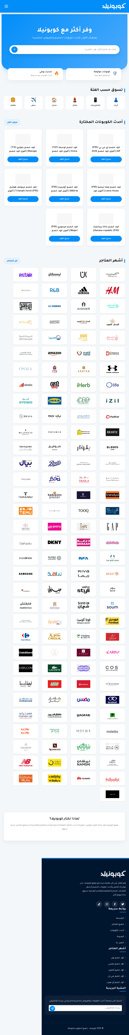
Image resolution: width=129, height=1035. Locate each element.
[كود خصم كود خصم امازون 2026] (54, 353)
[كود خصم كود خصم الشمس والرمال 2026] (83, 338)
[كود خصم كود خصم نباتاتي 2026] (83, 747)
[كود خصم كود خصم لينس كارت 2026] (112, 700)
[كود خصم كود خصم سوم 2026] (112, 605)
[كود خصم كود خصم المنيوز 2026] (112, 353)
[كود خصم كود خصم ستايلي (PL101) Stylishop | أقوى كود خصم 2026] (83, 589)
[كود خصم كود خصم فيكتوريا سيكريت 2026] (25, 621)
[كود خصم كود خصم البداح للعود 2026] (112, 322)
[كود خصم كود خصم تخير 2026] (54, 479)
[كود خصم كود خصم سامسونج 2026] (25, 574)
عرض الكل (12, 122)
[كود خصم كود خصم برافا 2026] (25, 416)
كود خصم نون (117, 958)
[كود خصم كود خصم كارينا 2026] (112, 652)
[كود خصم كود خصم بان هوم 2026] (54, 416)
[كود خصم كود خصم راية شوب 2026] (83, 558)
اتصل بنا (120, 943)
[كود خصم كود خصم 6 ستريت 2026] (112, 275)
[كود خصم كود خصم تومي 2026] (54, 511)
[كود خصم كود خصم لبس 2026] (25, 668)
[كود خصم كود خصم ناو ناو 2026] (25, 731)
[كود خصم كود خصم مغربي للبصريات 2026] (83, 715)
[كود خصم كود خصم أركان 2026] (54, 275)
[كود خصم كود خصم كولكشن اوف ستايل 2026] (112, 668)
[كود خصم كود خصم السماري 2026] (25, 322)
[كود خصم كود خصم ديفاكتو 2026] (25, 542)
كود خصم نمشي (116, 964)
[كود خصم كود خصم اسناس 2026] (112, 306)
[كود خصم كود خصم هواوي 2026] (83, 778)
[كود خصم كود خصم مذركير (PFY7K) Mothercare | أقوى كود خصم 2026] (25, 700)
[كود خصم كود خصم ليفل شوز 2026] (25, 684)
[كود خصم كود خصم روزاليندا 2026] (25, 558)
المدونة (120, 937)
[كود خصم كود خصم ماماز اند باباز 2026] (54, 700)
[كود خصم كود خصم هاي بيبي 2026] (112, 778)
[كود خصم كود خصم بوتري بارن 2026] (112, 464)
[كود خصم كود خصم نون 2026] (54, 763)
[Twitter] (123, 904)
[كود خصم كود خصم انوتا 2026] (83, 369)
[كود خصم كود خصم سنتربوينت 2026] (25, 589)
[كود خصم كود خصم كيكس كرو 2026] (83, 668)
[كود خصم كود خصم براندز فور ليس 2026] (83, 432)
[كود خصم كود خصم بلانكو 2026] (25, 432)
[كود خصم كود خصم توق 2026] (83, 511)
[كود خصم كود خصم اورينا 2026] (54, 369)
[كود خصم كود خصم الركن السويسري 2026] (54, 322)
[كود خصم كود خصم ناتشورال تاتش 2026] (54, 731)
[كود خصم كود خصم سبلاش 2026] (112, 589)
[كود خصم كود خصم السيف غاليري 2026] (112, 338)
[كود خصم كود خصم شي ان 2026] (83, 605)
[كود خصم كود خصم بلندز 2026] (112, 448)
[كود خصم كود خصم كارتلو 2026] (83, 637)
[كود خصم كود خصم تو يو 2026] (112, 511)
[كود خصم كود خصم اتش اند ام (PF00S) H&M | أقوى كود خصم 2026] (112, 290)
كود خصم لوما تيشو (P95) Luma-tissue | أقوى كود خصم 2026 (106, 191)
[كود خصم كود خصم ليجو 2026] (54, 684)
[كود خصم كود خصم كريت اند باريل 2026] (25, 652)
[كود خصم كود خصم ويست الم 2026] (112, 794)
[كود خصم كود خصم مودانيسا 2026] (112, 731)
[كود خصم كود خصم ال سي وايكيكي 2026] (54, 306)
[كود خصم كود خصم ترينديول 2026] (112, 495)
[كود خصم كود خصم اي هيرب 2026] (83, 385)
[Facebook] (115, 904)
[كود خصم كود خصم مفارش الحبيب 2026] (54, 715)
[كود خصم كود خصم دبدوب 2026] (112, 542)
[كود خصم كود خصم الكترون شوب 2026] (54, 338)
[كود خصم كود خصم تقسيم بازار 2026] (54, 495)
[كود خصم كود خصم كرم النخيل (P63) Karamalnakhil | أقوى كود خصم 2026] (54, 652)
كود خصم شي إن (116, 976)
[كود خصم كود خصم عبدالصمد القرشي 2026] (54, 605)
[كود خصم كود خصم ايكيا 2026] (54, 401)
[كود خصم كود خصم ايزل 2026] (112, 401)
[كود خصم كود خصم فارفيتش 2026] (25, 605)
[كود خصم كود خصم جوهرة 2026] (83, 526)
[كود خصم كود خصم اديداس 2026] (83, 290)
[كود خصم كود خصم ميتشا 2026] (83, 731)
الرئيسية (120, 918)
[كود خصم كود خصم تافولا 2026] (83, 479)
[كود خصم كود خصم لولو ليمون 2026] (83, 684)
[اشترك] (52, 1008)
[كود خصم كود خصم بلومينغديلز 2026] (25, 448)
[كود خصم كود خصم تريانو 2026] (25, 479)
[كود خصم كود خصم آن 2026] (83, 275)
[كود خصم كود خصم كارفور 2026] (25, 637)
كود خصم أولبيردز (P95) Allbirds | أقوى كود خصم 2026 (64, 191)
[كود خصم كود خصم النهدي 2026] (83, 353)
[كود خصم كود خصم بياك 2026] (25, 464)
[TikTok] (99, 904)
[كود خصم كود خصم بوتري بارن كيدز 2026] (83, 464)
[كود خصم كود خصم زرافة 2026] (54, 574)
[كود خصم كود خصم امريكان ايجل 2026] (25, 353)
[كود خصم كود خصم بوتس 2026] (54, 464)
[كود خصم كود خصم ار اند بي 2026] (54, 290)
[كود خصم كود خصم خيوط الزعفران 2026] (25, 526)
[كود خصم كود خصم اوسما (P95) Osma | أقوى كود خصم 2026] (25, 369)
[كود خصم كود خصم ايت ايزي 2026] (54, 385)
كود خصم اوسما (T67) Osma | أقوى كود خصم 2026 (64, 151)
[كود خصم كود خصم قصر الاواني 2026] (112, 637)
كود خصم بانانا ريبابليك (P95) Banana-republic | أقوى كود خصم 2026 (106, 231)
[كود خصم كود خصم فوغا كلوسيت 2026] (83, 621)
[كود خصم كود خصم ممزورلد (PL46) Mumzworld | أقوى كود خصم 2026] (25, 715)
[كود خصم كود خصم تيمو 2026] (25, 511)
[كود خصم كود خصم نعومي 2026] (112, 763)
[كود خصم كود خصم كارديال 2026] (54, 637)
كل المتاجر (12, 261)
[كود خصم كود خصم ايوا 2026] (25, 401)
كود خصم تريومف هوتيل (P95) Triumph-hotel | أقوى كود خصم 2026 (23, 191)
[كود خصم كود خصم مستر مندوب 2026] (112, 715)
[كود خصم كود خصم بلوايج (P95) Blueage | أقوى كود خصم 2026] (54, 448)
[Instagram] (107, 904)
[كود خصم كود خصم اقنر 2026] (83, 306)
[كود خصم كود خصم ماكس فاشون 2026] (83, 700)
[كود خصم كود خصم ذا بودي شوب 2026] (112, 558)
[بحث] (14, 49)
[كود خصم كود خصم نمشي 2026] (83, 763)
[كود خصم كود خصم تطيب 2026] (83, 495)
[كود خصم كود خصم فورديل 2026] (112, 621)
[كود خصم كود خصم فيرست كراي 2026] (54, 621)
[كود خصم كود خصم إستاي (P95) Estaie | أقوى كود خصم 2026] (25, 275)
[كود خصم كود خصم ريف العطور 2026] (112, 574)
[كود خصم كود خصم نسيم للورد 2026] (25, 747)
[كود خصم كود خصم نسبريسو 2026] (54, 747)
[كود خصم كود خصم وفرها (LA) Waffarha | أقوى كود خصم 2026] (25, 778)
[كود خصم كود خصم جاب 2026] (112, 526)
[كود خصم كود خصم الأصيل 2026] (25, 306)
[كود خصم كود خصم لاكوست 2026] (54, 668)
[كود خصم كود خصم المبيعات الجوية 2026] (25, 338)
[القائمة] (6, 6)
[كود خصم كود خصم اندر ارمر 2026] (112, 369)
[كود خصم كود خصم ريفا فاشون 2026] (83, 574)
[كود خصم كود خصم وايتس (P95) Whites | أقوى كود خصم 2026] (54, 778)
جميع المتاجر (118, 924)
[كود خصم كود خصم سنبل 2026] (54, 589)
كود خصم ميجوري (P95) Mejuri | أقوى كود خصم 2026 (64, 231)
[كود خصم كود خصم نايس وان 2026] (112, 747)
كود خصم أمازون (116, 970)
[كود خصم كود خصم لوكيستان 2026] (112, 684)
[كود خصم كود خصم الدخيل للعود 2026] (83, 322)
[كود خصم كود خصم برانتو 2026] (112, 432)
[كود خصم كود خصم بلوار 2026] (83, 448)
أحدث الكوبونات (117, 930)
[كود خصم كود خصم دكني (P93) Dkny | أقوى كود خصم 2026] (54, 542)
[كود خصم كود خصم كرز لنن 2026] (83, 652)
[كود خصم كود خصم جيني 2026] (54, 526)
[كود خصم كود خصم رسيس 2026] (54, 558)
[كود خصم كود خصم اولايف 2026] (112, 385)
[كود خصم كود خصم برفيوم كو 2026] (54, 432)
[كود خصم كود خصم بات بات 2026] (112, 416)
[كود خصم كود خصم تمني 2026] (25, 495)
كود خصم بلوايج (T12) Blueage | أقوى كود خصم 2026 (23, 151)
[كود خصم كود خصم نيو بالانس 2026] (25, 763)
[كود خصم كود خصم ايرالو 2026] (25, 385)
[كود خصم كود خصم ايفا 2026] (83, 401)
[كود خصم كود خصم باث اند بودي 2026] (83, 416)
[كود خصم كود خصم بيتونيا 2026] (112, 479)
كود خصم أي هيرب (115, 982)
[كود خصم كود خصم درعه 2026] (83, 542)
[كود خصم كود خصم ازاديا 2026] (25, 290)
